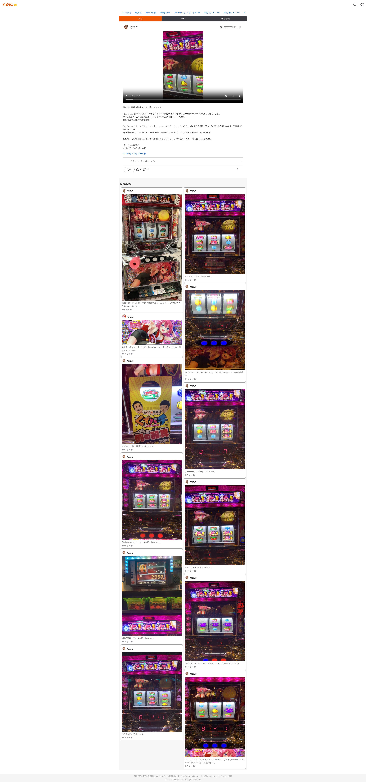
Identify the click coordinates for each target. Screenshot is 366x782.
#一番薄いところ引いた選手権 (187, 13)
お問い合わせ (209, 776)
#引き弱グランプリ (232, 13)
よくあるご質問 (225, 776)
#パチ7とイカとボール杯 (134, 153)
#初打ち (138, 13)
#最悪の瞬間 (165, 13)
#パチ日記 (126, 13)
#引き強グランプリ (212, 13)
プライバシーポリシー (190, 776)
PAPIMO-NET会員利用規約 (146, 776)
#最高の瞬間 (151, 13)
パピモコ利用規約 (169, 776)
